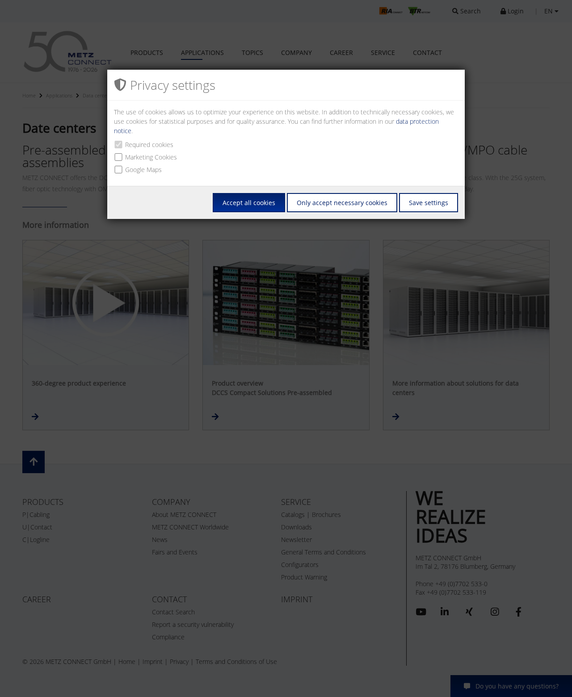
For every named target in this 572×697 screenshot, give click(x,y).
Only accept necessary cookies (342, 202)
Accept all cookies (249, 202)
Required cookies (149, 144)
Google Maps (143, 169)
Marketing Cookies (151, 157)
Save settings (428, 202)
